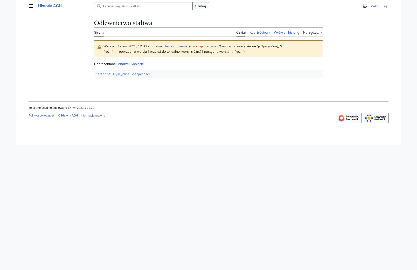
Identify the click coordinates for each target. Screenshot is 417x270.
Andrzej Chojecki (131, 64)
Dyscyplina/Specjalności (131, 74)
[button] (31, 6)
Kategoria (103, 74)
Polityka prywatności (41, 115)
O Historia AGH (68, 115)
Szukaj (200, 6)
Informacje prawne (93, 115)
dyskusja (197, 46)
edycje (211, 46)
